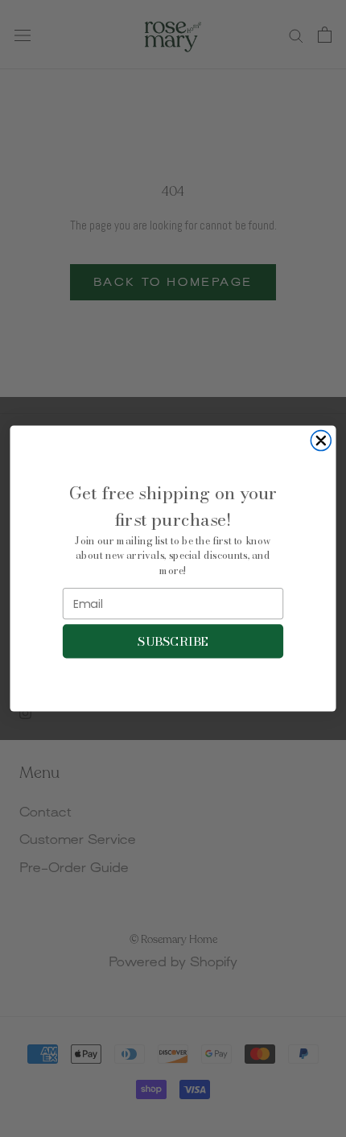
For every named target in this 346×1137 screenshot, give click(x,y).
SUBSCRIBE (173, 641)
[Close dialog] (321, 441)
